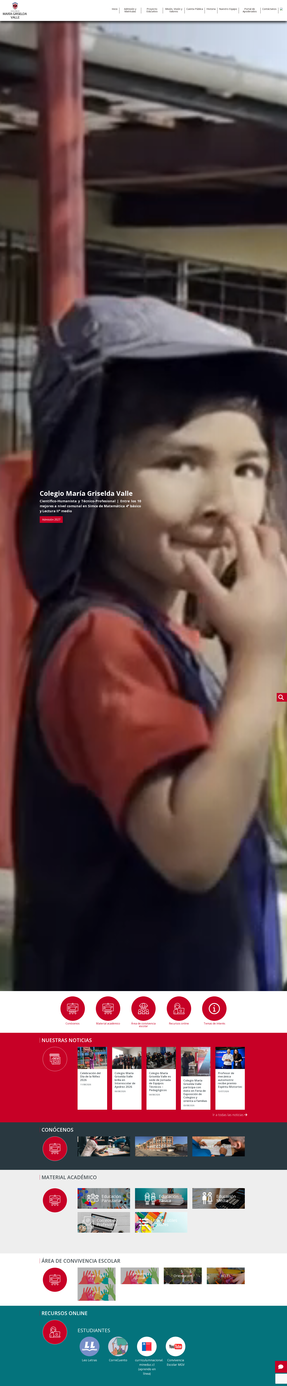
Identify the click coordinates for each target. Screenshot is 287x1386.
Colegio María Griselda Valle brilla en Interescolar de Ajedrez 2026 (125, 1079)
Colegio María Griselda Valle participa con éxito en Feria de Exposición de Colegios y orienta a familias (195, 1091)
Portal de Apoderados (250, 10)
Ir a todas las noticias (228, 1115)
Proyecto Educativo (152, 10)
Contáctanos (269, 9)
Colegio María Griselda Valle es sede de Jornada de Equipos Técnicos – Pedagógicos (160, 1081)
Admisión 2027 (51, 519)
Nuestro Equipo (228, 9)
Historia (211, 9)
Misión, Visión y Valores (173, 10)
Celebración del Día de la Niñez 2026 (90, 1076)
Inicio (115, 9)
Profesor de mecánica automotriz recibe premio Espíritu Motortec (230, 1079)
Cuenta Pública (194, 9)
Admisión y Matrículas (130, 10)
